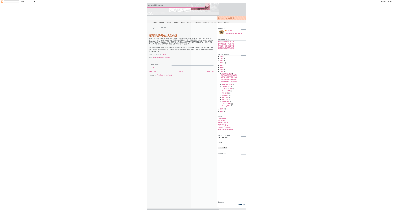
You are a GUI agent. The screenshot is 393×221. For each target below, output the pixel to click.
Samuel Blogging (156, 5)
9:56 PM (164, 54)
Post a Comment (154, 68)
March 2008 (225, 101)
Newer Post (152, 71)
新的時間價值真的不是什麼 (229, 81)
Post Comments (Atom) (164, 75)
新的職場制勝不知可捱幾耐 (226, 43)
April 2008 (225, 99)
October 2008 (226, 86)
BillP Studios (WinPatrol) (226, 129)
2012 (222, 63)
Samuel (230, 30)
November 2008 (227, 84)
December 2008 (227, 73)
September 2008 (227, 89)
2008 (222, 71)
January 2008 (226, 106)
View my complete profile (233, 33)
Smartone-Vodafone (224, 128)
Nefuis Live (221, 120)
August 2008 (226, 91)
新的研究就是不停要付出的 (229, 77)
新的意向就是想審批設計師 (226, 49)
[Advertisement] (231, 184)
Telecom (167, 57)
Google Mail (222, 118)
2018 (222, 56)
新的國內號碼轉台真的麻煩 (163, 35)
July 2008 (225, 93)
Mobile (155, 57)
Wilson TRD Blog (223, 122)
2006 (222, 111)
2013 (222, 61)
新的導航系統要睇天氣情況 (229, 79)
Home (181, 71)
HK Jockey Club (223, 126)
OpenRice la (222, 124)
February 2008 (226, 104)
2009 (222, 69)
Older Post (210, 71)
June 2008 (225, 95)
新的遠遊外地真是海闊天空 (226, 47)
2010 (222, 67)
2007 (222, 109)
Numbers (161, 57)
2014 (222, 58)
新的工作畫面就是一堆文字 (226, 41)
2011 (222, 65)
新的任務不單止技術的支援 (226, 45)
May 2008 (225, 97)
